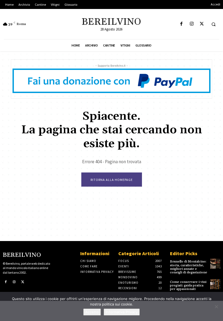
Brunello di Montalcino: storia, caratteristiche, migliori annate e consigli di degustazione (188, 267)
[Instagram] (191, 24)
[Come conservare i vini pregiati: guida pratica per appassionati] (215, 284)
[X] (201, 24)
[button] (213, 24)
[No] (216, 306)
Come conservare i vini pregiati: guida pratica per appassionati (188, 285)
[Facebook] (181, 24)
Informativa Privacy (122, 312)
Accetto (92, 312)
